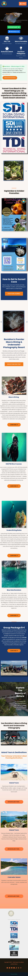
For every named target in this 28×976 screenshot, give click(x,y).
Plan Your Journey (14, 293)
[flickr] (14, 968)
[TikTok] (16, 968)
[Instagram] (9, 968)
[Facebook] (7, 968)
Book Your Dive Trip (14, 364)
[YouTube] (11, 968)
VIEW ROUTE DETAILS (10, 77)
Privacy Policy (14, 974)
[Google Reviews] (18, 968)
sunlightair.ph (7, 74)
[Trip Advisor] (20, 968)
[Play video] (14, 738)
